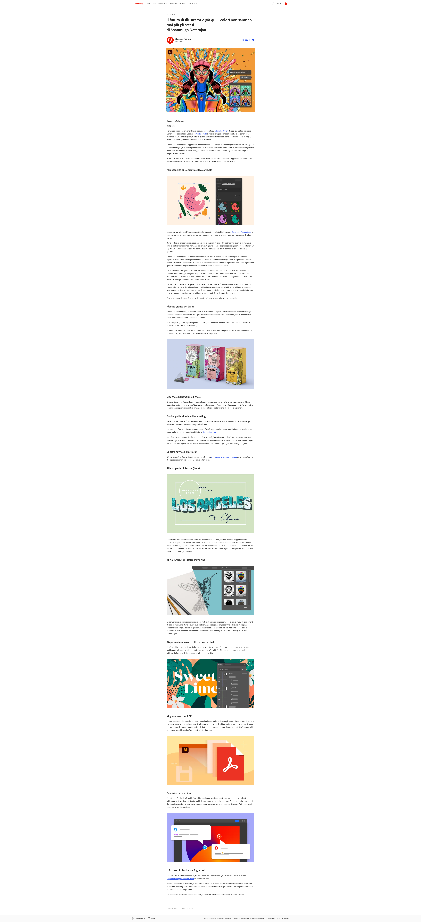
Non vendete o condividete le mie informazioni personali (249, 918)
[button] (138, 918)
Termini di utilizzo (270, 918)
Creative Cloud (188, 908)
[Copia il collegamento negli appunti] (253, 40)
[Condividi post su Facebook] (250, 40)
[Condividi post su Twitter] (243, 40)
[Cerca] (273, 3)
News (148, 3)
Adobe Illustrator (221, 131)
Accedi (279, 3)
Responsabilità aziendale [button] (177, 3)
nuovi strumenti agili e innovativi (224, 457)
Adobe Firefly (201, 134)
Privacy (230, 918)
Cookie (278, 918)
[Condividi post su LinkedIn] (246, 40)
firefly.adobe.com (209, 432)
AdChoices (286, 918)
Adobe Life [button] (192, 3)
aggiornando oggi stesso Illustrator (180, 878)
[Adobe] (286, 3)
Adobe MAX (171, 15)
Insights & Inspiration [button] (159, 3)
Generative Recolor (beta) (242, 232)
